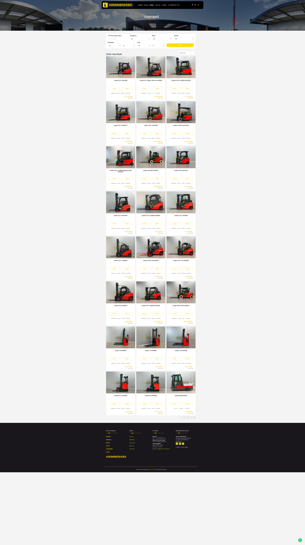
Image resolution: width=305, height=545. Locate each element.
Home (131, 436)
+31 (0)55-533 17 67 (174, 5)
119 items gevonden (114, 36)
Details (127, 88)
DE (152, 469)
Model (176, 36)
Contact (164, 5)
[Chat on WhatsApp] (300, 540)
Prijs (138, 42)
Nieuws (131, 446)
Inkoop (146, 5)
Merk (153, 36)
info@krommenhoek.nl (163, 449)
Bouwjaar (111, 42)
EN (155, 469)
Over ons (157, 5)
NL (149, 469)
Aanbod (140, 5)
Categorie (133, 36)
